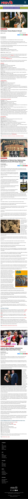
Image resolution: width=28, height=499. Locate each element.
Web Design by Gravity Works (15, 496)
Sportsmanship (4, 449)
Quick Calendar (4, 456)
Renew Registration (4, 479)
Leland (9, 436)
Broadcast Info (4, 472)
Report (26, 309)
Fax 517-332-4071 (14, 493)
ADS (2, 452)
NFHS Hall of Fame (5, 436)
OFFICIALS (4, 477)
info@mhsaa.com (18, 493)
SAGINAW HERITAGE (3, 80)
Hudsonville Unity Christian (11, 325)
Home (3, 5)
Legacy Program (4, 482)
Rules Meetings (4, 463)
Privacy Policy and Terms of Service (16, 495)
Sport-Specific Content (5, 481)
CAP (2, 462)
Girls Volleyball (4, 346)
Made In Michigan (4, 325)
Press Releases (4, 474)
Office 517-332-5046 (10, 493)
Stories (13, 5)
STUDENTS (4, 442)
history (16, 325)
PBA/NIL (3, 448)
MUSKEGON (2, 63)
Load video (15, 341)
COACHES (3, 460)
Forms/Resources (4, 457)
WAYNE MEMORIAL (3, 116)
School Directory (4, 455)
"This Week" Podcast (4, 473)
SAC (2, 444)
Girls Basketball (9, 5)
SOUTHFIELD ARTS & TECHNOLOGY (6, 99)
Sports (5, 5)
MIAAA (3, 454)
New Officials (3, 480)
